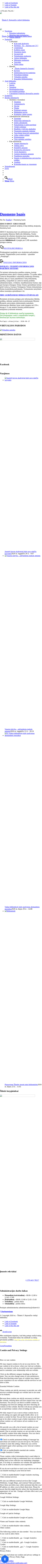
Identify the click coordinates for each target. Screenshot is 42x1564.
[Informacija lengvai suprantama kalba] (5, 171)
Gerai (2, 1346)
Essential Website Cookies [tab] (9, 1386)
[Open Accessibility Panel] (5, 1559)
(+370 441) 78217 (32, 1280)
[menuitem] (23, 34)
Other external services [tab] (8, 1477)
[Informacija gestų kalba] (5, 173)
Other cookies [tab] (5, 1528)
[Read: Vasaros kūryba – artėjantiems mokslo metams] (23, 556)
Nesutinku (8, 1346)
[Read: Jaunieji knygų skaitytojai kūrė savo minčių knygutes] (23, 380)
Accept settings (5, 1563)
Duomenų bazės (12, 214)
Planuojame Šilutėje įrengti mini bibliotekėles (21, 1085)
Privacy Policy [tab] (5, 1551)
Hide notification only (19, 1563)
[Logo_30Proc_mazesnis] (15, 20)
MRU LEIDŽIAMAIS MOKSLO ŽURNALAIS (19, 295)
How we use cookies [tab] (7, 1360)
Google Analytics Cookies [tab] (9, 1452)
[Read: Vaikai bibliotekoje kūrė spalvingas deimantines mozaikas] (23, 735)
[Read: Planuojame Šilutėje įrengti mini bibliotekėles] (23, 911)
